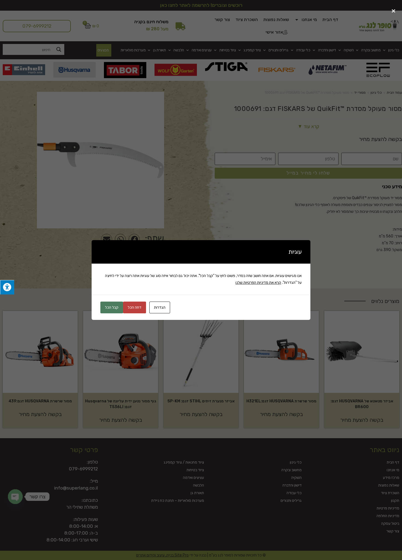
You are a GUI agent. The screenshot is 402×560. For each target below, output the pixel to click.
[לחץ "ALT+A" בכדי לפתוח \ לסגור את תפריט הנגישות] (7, 287)
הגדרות (159, 307)
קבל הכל (111, 307)
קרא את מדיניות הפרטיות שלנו (258, 282)
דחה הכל (134, 307)
